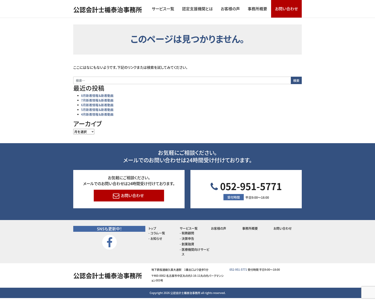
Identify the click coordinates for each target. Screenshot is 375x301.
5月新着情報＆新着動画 (97, 109)
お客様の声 (230, 9)
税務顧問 (188, 233)
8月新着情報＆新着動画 (97, 95)
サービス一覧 (163, 9)
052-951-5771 (250, 189)
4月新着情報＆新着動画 (97, 114)
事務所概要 (257, 9)
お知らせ (156, 238)
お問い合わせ (286, 9)
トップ (152, 228)
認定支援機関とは (197, 9)
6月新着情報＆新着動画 (97, 104)
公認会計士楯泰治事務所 (107, 9)
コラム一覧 (157, 233)
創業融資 (188, 244)
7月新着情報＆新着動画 (97, 100)
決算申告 (188, 238)
